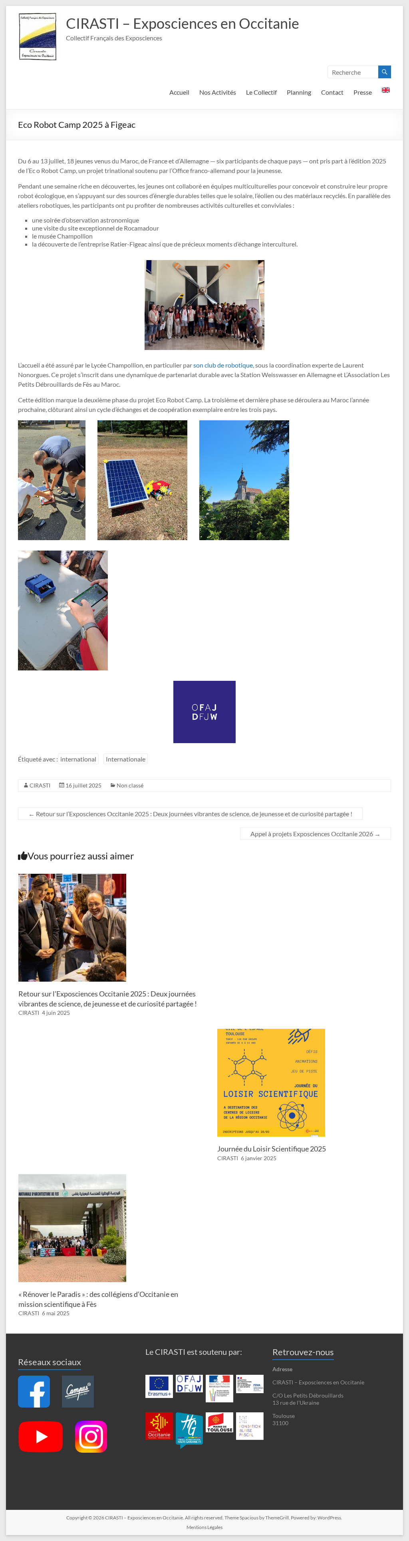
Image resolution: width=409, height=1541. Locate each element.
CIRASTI (40, 785)
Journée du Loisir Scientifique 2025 (271, 1148)
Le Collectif (261, 92)
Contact (332, 92)
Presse (362, 92)
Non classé (130, 785)
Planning (299, 92)
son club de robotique (223, 365)
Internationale (125, 759)
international (78, 759)
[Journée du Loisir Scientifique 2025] (271, 1032)
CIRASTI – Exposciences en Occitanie (182, 23)
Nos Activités (217, 92)
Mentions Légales (204, 1527)
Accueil (179, 92)
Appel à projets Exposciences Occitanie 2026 (315, 833)
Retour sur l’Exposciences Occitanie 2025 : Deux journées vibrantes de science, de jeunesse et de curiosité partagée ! (190, 813)
